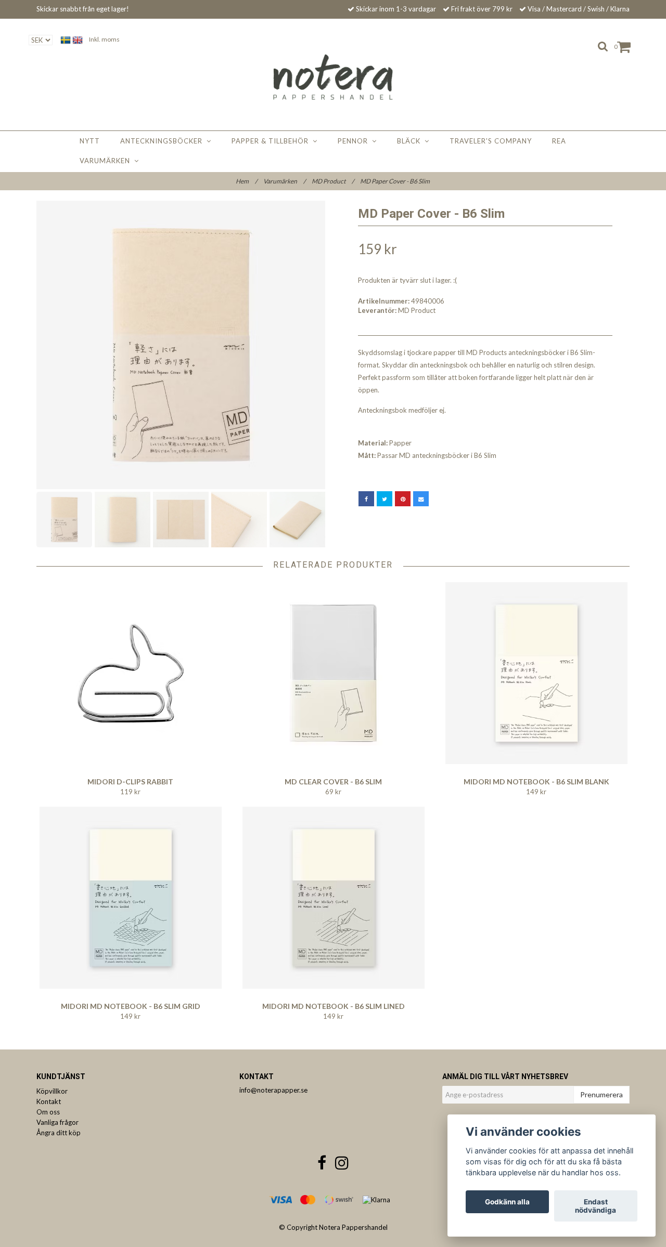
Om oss (48, 1112)
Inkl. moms (104, 39)
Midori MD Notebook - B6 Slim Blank (536, 781)
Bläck (411, 141)
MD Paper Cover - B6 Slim (395, 181)
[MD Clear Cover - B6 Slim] (333, 673)
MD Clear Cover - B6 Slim (333, 781)
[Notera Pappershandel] (333, 77)
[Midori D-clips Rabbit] (130, 673)
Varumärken (107, 160)
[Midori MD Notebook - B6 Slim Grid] (130, 898)
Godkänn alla (507, 1202)
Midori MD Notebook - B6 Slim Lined (333, 1006)
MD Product (333, 181)
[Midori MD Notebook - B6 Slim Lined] (333, 898)
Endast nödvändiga (595, 1206)
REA (559, 141)
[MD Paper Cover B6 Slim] (180, 345)
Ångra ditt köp (58, 1132)
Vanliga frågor (57, 1122)
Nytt (90, 141)
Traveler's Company (491, 141)
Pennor (355, 141)
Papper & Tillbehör (272, 141)
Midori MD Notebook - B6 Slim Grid (130, 1006)
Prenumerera (601, 1094)
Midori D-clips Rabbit (130, 781)
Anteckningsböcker (163, 141)
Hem (246, 181)
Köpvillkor (52, 1091)
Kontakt (48, 1101)
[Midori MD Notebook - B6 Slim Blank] (536, 673)
